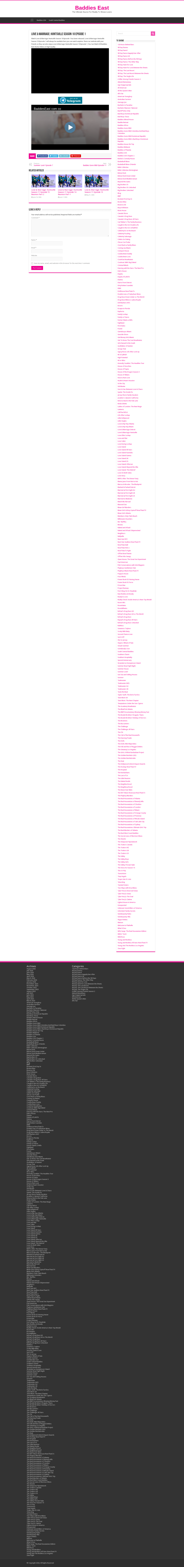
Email (33, 248)
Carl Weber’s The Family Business (129, 222)
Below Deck (122, 173)
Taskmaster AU (123, 686)
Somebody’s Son (124, 649)
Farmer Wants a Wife (125, 320)
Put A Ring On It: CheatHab (127, 591)
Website (34, 255)
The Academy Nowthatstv (127, 706)
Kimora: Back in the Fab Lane (128, 401)
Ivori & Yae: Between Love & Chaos (130, 389)
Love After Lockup (124, 435)
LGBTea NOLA (123, 412)
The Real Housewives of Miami (128, 810)
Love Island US (123, 461)
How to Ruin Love (124, 378)
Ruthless (121, 626)
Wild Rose (121, 937)
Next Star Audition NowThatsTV (129, 542)
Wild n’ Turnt (122, 934)
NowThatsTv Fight (124, 551)
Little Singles (122, 421)
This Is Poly (122, 871)
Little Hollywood (123, 418)
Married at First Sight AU (126, 490)
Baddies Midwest (124, 147)
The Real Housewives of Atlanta (129, 798)
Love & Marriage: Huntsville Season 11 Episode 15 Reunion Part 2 (43, 192)
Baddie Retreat (123, 122)
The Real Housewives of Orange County (132, 813)
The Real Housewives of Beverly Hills (131, 801)
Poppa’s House (123, 574)
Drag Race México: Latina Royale (129, 300)
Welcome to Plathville (125, 925)
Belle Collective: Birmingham (128, 170)
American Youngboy (125, 96)
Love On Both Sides (125, 473)
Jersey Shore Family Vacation (128, 395)
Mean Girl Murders (124, 507)
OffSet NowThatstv (124, 553)
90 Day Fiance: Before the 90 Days (130, 59)
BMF (119, 196)
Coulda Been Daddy (125, 254)
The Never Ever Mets (125, 790)
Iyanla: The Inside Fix (125, 392)
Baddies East (92, 8)
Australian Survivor (124, 99)
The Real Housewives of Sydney (129, 824)
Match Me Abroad (124, 502)
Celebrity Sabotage (124, 236)
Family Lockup (123, 314)
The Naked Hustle (124, 781)
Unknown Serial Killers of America (130, 908)
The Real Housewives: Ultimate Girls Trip (132, 827)
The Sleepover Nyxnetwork (127, 842)
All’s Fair (120, 93)
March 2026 (31, 978)
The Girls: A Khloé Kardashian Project (131, 752)
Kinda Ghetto (122, 404)
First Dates (121, 326)
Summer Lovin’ (123, 672)
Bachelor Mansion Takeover (128, 108)
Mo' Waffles (122, 522)
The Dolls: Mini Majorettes (127, 744)
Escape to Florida (124, 308)
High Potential (123, 357)
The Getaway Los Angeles (127, 749)
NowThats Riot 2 (123, 548)
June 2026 (30, 972)
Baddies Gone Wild (124, 128)
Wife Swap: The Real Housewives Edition (132, 931)
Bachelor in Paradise (125, 105)
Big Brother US (123, 184)
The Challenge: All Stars (126, 729)
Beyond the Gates (124, 182)
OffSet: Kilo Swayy (124, 556)
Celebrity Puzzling (124, 233)
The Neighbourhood (125, 787)
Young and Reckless (125, 940)
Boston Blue (122, 202)
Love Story (121, 476)
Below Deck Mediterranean (127, 179)
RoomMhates (122, 608)
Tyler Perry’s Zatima (125, 899)
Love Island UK (123, 458)
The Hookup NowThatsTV (127, 767)
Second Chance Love (125, 634)
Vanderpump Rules (124, 914)
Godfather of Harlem (125, 346)
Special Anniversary (125, 660)
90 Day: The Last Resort (126, 70)
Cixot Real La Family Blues (127, 245)
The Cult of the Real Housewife (129, 735)
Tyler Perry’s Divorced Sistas (128, 891)
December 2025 (32, 984)
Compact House (123, 251)
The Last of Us (123, 775)
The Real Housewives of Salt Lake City (131, 822)
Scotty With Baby (124, 631)
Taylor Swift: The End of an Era (128, 695)
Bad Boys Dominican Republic (128, 114)
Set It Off (121, 637)
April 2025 (30, 999)
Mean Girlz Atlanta (124, 513)
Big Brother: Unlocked (125, 190)
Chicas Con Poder (124, 242)
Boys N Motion (123, 208)
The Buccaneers (123, 724)
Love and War (122, 438)
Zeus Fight (121, 948)
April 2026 (30, 976)
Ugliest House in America (126, 902)
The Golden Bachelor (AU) (127, 755)
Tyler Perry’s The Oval (125, 896)
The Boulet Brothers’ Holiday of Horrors (132, 718)
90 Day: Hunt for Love (125, 65)
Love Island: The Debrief (126, 470)
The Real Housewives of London (129, 807)
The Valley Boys (123, 859)
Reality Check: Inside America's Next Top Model (135, 600)
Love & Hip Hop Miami (125, 427)
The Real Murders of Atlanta (128, 830)
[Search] (153, 33)
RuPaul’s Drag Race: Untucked (128, 623)
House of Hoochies (124, 366)
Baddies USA (41, 20)
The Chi (120, 732)
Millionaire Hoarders (125, 519)
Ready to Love (123, 597)
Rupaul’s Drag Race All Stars (127, 620)
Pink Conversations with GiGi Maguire (131, 565)
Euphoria (121, 311)
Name (34, 240)
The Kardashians (124, 773)
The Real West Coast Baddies (128, 833)
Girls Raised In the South (126, 343)
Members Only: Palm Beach (127, 516)
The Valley (121, 856)
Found (120, 329)
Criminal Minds (123, 265)
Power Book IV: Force (125, 582)
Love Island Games (124, 455)
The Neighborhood (125, 784)
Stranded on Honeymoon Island (129, 663)
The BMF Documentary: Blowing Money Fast (133, 712)
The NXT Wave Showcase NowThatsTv (131, 793)
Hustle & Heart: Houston (126, 381)
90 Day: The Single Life (126, 76)
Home (32, 20)
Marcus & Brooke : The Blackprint (129, 484)
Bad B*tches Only (124, 111)
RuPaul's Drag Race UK (126, 611)
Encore (120, 306)
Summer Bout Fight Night (127, 666)
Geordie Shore (123, 334)
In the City (121, 383)
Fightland (121, 323)
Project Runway (123, 588)
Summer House (123, 669)
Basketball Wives (124, 161)
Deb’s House (122, 271)
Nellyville (121, 536)
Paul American (123, 562)
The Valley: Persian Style (126, 865)
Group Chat (122, 349)
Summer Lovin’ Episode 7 (43, 164)
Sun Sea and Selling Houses (127, 675)
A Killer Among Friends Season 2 (129, 79)
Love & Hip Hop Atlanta (126, 424)
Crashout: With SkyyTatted (127, 262)
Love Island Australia (125, 453)
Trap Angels (122, 876)
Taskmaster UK (123, 689)
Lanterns (121, 409)
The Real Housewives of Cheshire (129, 804)
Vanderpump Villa (124, 917)
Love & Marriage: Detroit (126, 430)
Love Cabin (122, 441)
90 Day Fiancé (122, 50)
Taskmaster (122, 680)
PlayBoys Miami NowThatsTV (128, 571)
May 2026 (30, 974)
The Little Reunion (124, 778)
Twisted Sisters (123, 885)
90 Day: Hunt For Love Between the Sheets (132, 68)
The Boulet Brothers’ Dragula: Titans (131, 715)
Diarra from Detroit (125, 282)
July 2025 (30, 993)
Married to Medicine (125, 499)
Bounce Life (122, 205)
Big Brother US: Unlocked (127, 187)
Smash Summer (123, 646)
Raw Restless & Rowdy (126, 594)
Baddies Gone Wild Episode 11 (94, 164)
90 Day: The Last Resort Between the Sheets (133, 73)
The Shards (122, 839)
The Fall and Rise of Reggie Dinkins (130, 747)
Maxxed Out (122, 504)
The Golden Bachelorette (127, 758)
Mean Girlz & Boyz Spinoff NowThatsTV (132, 510)
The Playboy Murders (125, 796)
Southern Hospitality (125, 657)
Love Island (122, 447)
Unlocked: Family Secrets (126, 911)
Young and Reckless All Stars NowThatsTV (132, 943)
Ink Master (121, 386)
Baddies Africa (123, 125)
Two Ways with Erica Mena (127, 888)
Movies (120, 525)
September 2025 (33, 989)
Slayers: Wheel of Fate (125, 643)
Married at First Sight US (126, 496)
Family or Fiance (123, 317)
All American (122, 88)
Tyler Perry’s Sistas (124, 894)
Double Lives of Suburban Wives (129, 294)
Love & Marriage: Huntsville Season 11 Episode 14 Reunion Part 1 (70, 192)
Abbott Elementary (124, 82)
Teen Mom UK (123, 698)
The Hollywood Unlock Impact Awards (131, 764)
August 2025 (31, 991)
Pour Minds (122, 577)
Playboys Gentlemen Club (127, 568)
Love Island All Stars (125, 450)
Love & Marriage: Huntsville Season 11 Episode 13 (97, 191)
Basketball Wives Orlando (127, 164)
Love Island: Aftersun (125, 464)
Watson (120, 922)
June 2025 (30, 995)
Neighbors (121, 533)
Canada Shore (123, 213)
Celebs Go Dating (124, 239)
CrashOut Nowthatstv (125, 259)
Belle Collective (123, 167)
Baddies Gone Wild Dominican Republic (132, 136)
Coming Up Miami (124, 248)
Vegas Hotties (122, 920)
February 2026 (32, 980)
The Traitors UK (123, 850)
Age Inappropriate (124, 85)
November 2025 (32, 986)
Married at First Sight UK (126, 493)
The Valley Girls (123, 862)
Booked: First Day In (125, 199)
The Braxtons (122, 721)
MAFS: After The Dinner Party (128, 479)
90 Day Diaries (123, 47)
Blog (119, 193)
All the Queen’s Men (125, 91)
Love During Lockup (125, 444)
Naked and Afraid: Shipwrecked (129, 530)
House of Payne (123, 369)
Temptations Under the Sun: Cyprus (130, 703)
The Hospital (122, 770)
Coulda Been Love (124, 257)
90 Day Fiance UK (124, 56)
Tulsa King (121, 882)
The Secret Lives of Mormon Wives (130, 836)
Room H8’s (121, 602)
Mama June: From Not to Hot (128, 481)
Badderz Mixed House (126, 119)
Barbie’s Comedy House (126, 159)
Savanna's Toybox (124, 628)
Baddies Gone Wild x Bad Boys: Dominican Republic (45, 1029)
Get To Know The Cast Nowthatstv (130, 340)
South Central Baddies (57, 20)
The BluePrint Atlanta (125, 709)
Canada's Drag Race (125, 216)
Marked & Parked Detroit (126, 487)
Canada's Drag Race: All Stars (128, 219)
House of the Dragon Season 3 (129, 372)
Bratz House (122, 210)
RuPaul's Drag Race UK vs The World (130, 614)
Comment (35, 218)
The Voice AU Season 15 (126, 868)
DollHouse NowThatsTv (126, 291)
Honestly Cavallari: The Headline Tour (131, 363)
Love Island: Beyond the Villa (128, 467)
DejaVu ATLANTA (124, 277)
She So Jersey (122, 640)
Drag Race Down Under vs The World (131, 297)
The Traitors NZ (123, 847)
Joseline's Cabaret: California (128, 398)
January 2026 (31, 982)
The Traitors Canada (125, 845)
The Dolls (121, 741)
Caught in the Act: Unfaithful (128, 228)
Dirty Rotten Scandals (125, 285)
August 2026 (31, 969)
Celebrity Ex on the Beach (127, 231)
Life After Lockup (124, 415)
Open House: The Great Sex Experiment (132, 559)
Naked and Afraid (124, 528)
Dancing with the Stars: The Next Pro (131, 268)
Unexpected (122, 905)
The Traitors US (123, 853)
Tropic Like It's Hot (124, 879)
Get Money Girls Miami (126, 337)
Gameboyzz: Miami (124, 332)
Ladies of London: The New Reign (130, 406)
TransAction (122, 873)
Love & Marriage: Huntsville (127, 432)
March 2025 (31, 1001)
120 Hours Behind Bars (126, 44)
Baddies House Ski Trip (126, 144)
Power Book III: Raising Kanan (128, 579)
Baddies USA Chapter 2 (126, 156)
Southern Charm (123, 654)
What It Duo (122, 928)
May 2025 (30, 997)
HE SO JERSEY (122, 355)
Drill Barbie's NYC (124, 303)
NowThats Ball (123, 545)
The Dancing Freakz (125, 738)
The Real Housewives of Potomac (129, 816)
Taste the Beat (123, 692)
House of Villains (123, 375)
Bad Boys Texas (123, 117)
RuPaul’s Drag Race (124, 617)
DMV (119, 288)
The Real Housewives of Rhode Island (131, 819)
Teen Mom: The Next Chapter (128, 700)
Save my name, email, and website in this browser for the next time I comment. (62, 263)
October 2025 (32, 987)
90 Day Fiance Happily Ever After (129, 53)
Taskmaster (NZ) (123, 683)
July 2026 (30, 971)
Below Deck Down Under (127, 176)
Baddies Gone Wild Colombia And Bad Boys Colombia (46, 1025)
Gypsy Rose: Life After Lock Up (128, 352)
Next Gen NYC (123, 539)
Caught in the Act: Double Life (128, 225)
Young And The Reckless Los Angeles (131, 945)
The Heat (121, 761)
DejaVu (120, 274)
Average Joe (122, 102)
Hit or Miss (121, 360)
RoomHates (122, 605)
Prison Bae (121, 585)
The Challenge (123, 726)
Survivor (121, 677)
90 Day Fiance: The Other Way (128, 62)
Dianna (120, 280)
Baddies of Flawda (124, 150)
